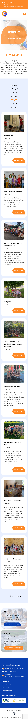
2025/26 (14, 107)
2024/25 (14, 103)
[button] (24, 14)
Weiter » (20, 596)
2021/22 (14, 92)
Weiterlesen (18, 160)
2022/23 (14, 96)
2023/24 (14, 100)
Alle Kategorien (14, 89)
